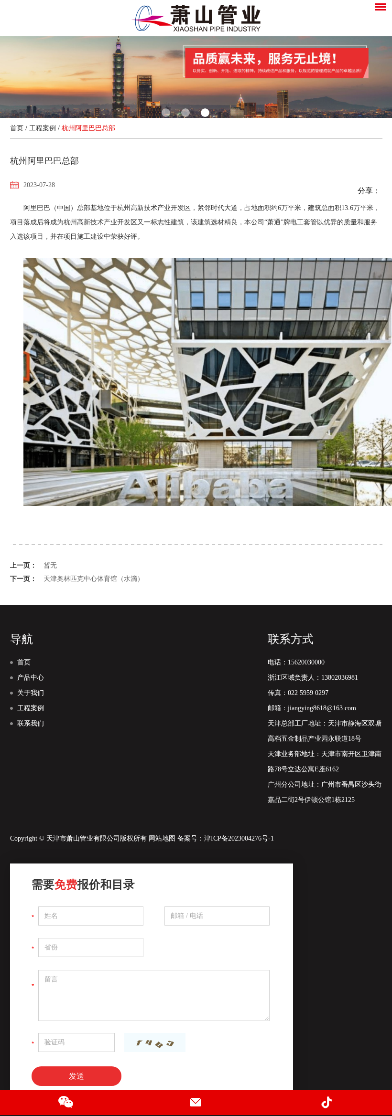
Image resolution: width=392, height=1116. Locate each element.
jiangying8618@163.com (322, 708)
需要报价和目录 (83, 884)
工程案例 (42, 128)
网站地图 (162, 838)
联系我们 (30, 723)
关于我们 (30, 692)
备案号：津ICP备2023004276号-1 (225, 838)
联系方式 (291, 639)
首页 (16, 128)
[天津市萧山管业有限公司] (196, 18)
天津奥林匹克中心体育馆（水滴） (94, 578)
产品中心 (30, 677)
